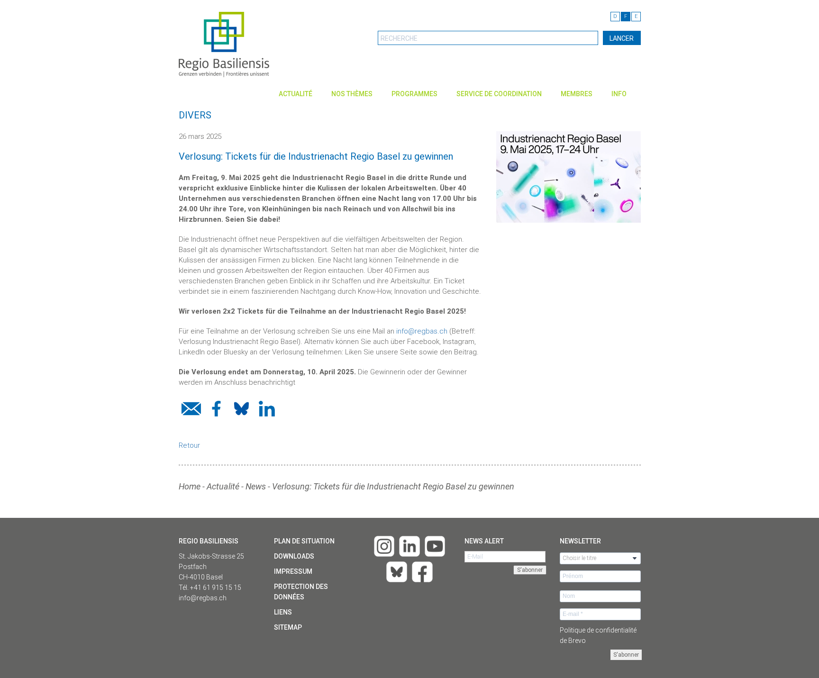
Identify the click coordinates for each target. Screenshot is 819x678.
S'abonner (626, 654)
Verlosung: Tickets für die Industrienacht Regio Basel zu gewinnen (393, 486)
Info (619, 94)
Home (189, 486)
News (256, 486)
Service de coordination (499, 94)
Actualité (295, 94)
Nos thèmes (352, 94)
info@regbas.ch (421, 331)
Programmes (414, 94)
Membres (576, 94)
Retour (189, 445)
